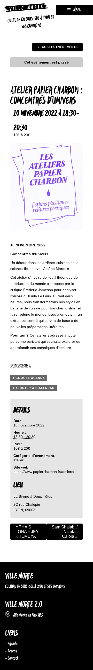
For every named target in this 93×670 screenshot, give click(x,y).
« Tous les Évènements (57, 47)
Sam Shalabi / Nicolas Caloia (65, 532)
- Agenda (11, 643)
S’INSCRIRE (20, 365)
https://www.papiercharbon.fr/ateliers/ (43, 472)
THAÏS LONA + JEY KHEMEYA (27, 532)
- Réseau (11, 651)
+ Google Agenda (29, 377)
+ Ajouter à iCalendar (34, 387)
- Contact (11, 658)
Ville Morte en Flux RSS (26, 615)
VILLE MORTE (19, 576)
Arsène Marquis (56, 269)
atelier (18, 460)
